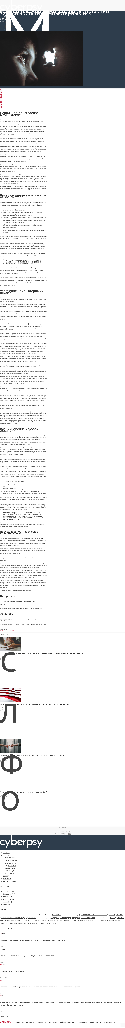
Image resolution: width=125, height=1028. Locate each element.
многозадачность (97, 920)
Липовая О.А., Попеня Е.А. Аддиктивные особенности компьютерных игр (35, 704)
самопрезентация (6, 923)
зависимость (3, 629)
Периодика (9, 26)
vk (8, 1027)
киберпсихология (42, 920)
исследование (117, 917)
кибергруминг (15, 920)
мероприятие (89, 920)
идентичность (31, 918)
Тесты (2, 795)
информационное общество (83, 918)
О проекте (7, 879)
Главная (5, 15)
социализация (32, 923)
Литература (7, 894)
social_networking (32, 914)
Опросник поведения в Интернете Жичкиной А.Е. (24, 792)
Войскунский (56, 915)
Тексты (5, 17)
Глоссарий (9, 29)
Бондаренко (48, 915)
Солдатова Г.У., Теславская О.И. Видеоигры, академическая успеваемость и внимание (41, 653)
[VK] (23, 89)
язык (54, 923)
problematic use (24, 915)
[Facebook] (23, 97)
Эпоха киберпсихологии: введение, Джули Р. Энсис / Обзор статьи (28, 956)
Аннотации (9, 27)
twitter (11, 1027)
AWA (69, 834)
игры (8, 629)
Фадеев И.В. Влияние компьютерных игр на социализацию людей (32, 755)
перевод (112, 920)
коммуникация (67, 920)
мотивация (104, 920)
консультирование (79, 920)
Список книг (9, 22)
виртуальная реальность (86, 915)
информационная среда (61, 918)
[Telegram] (23, 92)
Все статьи (12, 20)
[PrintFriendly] (23, 107)
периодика (118, 920)
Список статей (10, 19)
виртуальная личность (68, 915)
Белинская (42, 915)
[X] (23, 99)
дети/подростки (115, 914)
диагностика (4, 918)
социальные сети (45, 923)
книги (58, 920)
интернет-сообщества (43, 918)
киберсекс (53, 920)
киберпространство (26, 921)
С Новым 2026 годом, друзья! (12, 971)
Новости (6, 876)
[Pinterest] (23, 94)
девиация (103, 915)
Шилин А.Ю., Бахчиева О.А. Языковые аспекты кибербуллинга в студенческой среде (35, 940)
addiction (2, 915)
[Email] (23, 102)
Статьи (2, 18)
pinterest (17, 1027)
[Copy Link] (23, 104)
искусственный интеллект (102, 918)
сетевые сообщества (20, 923)
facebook (3, 1027)
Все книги (11, 24)
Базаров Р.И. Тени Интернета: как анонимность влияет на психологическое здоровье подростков (41, 987)
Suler (37, 915)
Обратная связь (9, 881)
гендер (97, 915)
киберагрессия (5, 920)
